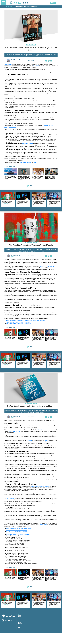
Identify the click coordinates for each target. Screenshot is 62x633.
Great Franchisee (19, 625)
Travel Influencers (31, 44)
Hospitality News (19, 621)
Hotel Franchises (19, 618)
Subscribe (52, 2)
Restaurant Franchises (31, 242)
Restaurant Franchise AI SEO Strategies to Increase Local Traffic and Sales (26, 6)
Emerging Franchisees (20, 623)
